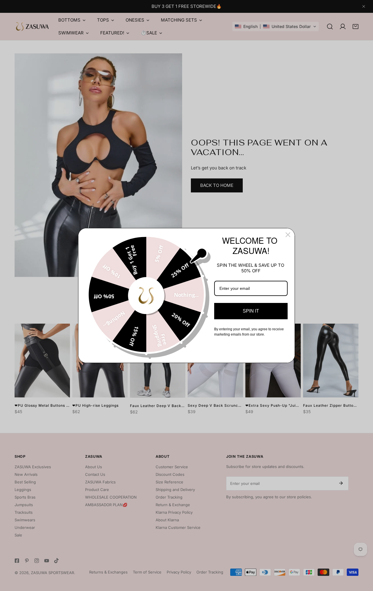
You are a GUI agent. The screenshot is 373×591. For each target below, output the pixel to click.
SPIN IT (251, 310)
